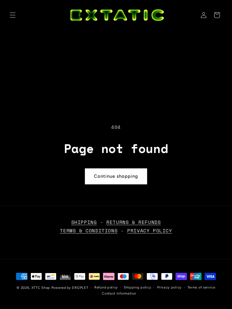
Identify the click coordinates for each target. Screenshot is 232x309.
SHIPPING (84, 222)
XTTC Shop (40, 288)
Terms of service (201, 287)
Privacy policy (169, 287)
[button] (12, 15)
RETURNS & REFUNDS (133, 222)
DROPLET (80, 288)
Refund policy (106, 287)
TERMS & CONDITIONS (89, 230)
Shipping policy (137, 287)
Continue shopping (116, 176)
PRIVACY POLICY (149, 230)
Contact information (119, 293)
